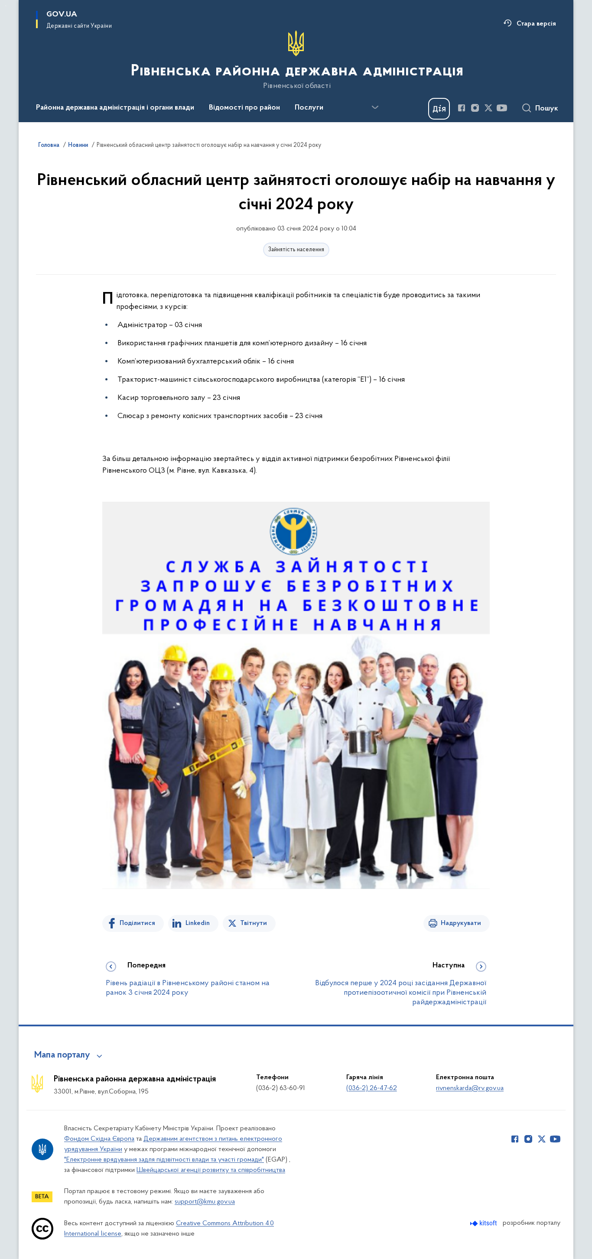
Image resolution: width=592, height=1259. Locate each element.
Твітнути (253, 923)
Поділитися (137, 923)
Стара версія (536, 23)
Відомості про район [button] (244, 108)
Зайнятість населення (296, 250)
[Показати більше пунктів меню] (374, 107)
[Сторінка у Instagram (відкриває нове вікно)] (475, 108)
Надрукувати (461, 923)
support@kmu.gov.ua (205, 1201)
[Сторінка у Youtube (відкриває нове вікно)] (502, 108)
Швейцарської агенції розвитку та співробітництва (211, 1170)
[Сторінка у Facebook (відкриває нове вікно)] (461, 108)
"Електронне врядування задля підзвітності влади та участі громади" (164, 1159)
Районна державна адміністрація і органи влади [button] (115, 108)
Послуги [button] (309, 108)
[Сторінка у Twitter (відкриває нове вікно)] (488, 108)
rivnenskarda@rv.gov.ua (470, 1088)
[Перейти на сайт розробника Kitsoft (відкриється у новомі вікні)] (484, 1223)
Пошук (546, 109)
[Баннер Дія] (439, 109)
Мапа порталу (62, 1055)
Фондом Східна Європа (99, 1139)
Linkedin (197, 923)
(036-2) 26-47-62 (371, 1088)
